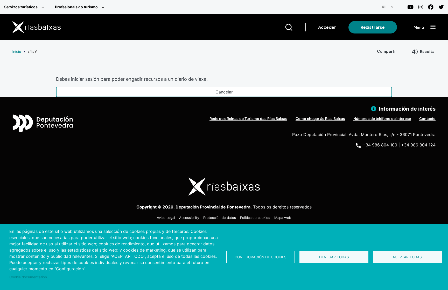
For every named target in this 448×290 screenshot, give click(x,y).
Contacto (427, 118)
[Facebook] (430, 7)
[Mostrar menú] (433, 27)
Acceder (327, 27)
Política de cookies (255, 217)
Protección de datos (219, 217)
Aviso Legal (166, 217)
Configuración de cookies (260, 257)
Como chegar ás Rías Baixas (320, 118)
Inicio (16, 51)
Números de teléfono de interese (382, 118)
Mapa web (282, 217)
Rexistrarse (373, 27)
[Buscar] (295, 27)
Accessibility (189, 217)
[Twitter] (441, 7)
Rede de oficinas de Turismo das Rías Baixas (248, 118)
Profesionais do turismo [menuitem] (76, 7)
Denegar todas (334, 257)
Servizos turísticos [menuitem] (21, 7)
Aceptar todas (407, 257)
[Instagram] (420, 7)
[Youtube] (410, 7)
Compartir (387, 51)
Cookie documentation (28, 277)
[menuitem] (25, 7)
